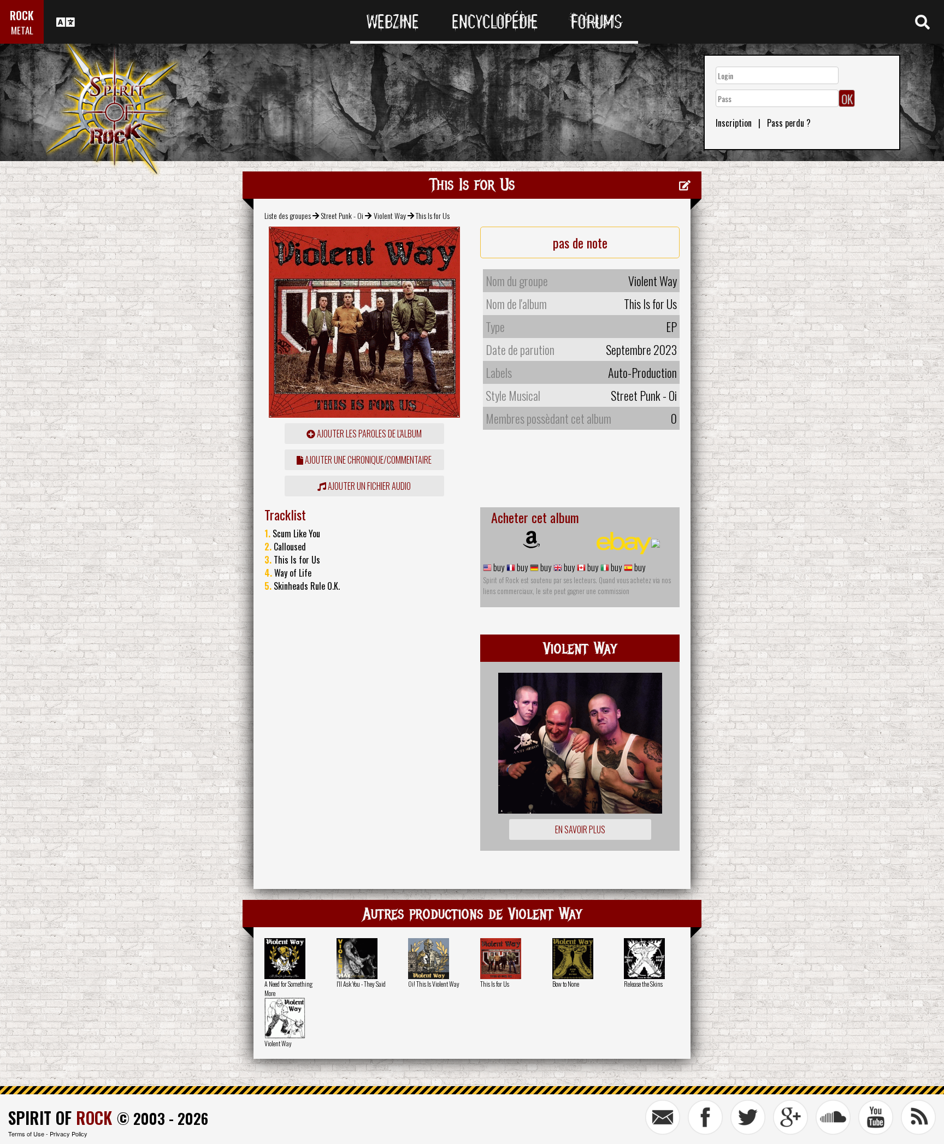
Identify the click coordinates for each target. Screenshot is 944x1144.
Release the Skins (643, 983)
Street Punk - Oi (342, 215)
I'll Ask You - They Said (361, 983)
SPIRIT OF (60, 1117)
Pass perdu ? (789, 122)
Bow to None (565, 983)
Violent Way (390, 215)
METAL (22, 30)
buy (498, 567)
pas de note (580, 242)
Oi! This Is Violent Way (433, 983)
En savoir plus (580, 829)
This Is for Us (494, 983)
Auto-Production (642, 372)
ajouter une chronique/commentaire (367, 459)
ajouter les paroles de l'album (368, 433)
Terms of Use (26, 1133)
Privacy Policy (68, 1133)
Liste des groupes (287, 215)
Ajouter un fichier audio (368, 486)
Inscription (734, 122)
